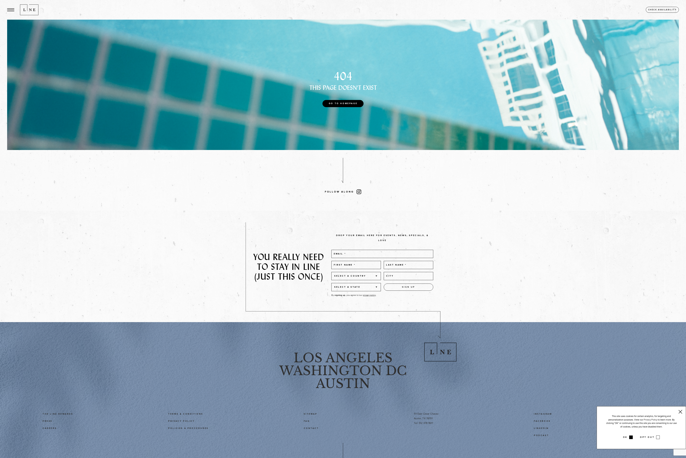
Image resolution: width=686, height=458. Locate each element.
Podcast (541, 435)
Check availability (662, 10)
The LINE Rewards (58, 414)
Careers (50, 428)
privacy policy (369, 295)
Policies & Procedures (188, 428)
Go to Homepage (343, 103)
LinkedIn (541, 428)
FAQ (307, 421)
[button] (10, 9)
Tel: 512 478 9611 (423, 423)
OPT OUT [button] (647, 437)
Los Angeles (343, 358)
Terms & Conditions (185, 414)
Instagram (543, 414)
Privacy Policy (181, 421)
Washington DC (343, 371)
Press (47, 421)
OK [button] (625, 437)
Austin (343, 383)
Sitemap (310, 414)
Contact (311, 428)
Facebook (542, 421)
